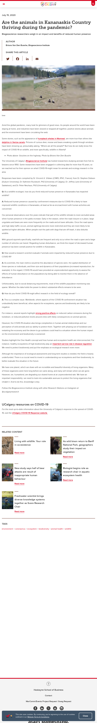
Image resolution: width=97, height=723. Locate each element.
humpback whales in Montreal (51, 138)
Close (85, 715)
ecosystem (32, 528)
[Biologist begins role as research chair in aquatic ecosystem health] (56, 472)
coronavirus (20, 528)
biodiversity (44, 528)
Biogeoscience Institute (36, 160)
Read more (19, 452)
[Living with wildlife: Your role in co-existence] (7, 445)
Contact (48, 695)
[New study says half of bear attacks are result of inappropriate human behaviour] (7, 472)
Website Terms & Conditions (38, 717)
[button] (9, 58)
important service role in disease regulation (72, 343)
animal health (57, 528)
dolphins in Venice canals (13, 142)
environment (7, 528)
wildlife (68, 528)
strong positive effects (46, 313)
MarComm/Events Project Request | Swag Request (48, 701)
